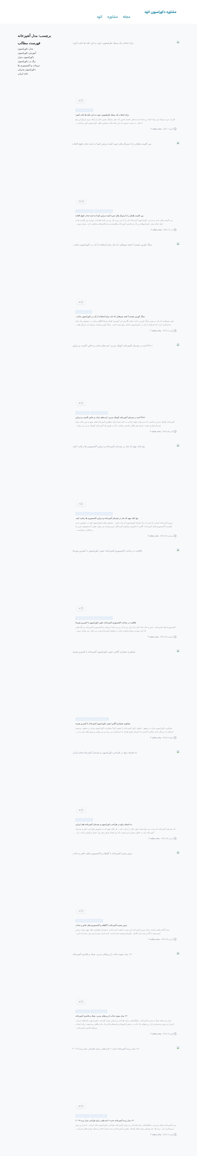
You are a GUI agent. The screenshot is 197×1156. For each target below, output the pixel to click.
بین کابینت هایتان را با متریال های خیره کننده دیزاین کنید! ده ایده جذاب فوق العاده (109, 215)
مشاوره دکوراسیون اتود (160, 12)
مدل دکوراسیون (25, 48)
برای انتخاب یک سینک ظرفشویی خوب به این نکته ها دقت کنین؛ (102, 114)
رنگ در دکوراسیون (27, 61)
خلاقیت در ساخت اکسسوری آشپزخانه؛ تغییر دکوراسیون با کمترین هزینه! (105, 622)
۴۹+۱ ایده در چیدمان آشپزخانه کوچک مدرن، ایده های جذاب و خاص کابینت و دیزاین (110, 417)
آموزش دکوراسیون (27, 52)
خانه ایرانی (23, 73)
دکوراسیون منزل (26, 57)
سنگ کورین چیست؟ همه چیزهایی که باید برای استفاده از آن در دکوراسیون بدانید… (110, 316)
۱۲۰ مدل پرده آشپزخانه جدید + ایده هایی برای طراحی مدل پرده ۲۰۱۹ (105, 1120)
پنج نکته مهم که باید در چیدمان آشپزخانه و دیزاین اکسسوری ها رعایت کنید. (106, 518)
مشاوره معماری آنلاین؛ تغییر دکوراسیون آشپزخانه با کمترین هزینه (102, 723)
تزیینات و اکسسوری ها (29, 65)
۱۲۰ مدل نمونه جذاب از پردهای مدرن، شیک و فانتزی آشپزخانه (101, 1016)
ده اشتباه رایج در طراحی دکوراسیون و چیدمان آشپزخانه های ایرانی (103, 824)
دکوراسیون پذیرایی (27, 69)
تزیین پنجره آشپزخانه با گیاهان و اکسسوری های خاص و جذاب (101, 925)
